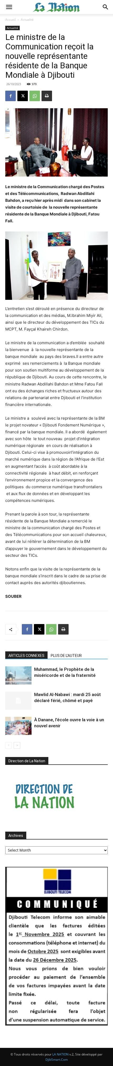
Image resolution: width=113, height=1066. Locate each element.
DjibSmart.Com (56, 1059)
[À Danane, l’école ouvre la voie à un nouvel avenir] (18, 726)
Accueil (10, 19)
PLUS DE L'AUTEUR (66, 655)
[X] (22, 96)
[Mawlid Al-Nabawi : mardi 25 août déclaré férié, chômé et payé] (18, 701)
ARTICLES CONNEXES (26, 655)
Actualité (27, 19)
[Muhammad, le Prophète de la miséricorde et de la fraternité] (18, 675)
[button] (9, 7)
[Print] (47, 96)
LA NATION (60, 1054)
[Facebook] (10, 96)
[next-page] (17, 745)
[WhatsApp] (34, 96)
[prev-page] (8, 745)
